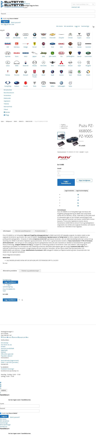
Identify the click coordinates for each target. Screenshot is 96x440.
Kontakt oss (3, 426)
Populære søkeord (6, 356)
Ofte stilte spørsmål (7, 354)
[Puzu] (64, 162)
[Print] (78, 194)
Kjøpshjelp (4, 350)
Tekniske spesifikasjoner (23, 231)
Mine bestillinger (5, 425)
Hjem (2, 121)
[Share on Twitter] (78, 200)
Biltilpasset (9, 121)
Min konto (59, 26)
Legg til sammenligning (82, 190)
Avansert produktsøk (7, 348)
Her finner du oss (6, 345)
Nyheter (3, 352)
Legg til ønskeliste (69, 190)
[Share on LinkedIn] (78, 203)
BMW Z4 (21, 121)
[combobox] (83, 4)
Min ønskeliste (68, 26)
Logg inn (77, 26)
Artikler (3, 346)
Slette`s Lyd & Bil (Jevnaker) (9, 362)
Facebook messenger (7, 369)
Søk (24, 2)
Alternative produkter (10, 271)
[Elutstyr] (12, 4)
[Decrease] (58, 171)
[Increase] (58, 176)
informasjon (7, 231)
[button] (61, 143)
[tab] (7, 231)
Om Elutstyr (4, 343)
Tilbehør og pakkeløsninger (30, 271)
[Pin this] (78, 206)
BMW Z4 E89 (29, 121)
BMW (15, 121)
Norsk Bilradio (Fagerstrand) (10, 360)
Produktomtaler (40, 231)
